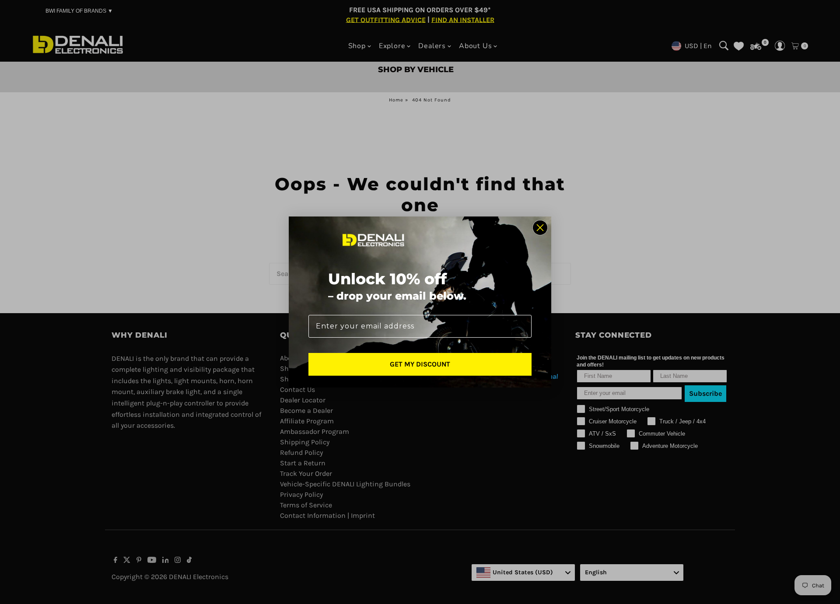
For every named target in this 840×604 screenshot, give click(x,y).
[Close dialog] (540, 227)
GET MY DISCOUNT (420, 364)
